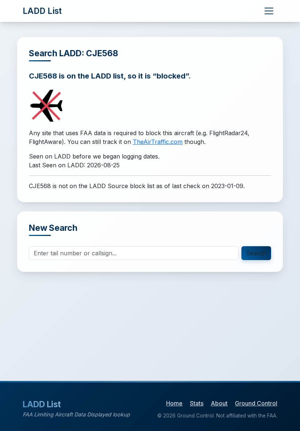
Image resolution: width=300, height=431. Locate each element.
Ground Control (256, 403)
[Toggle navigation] (268, 11)
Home (174, 403)
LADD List (42, 11)
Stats (196, 403)
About (219, 403)
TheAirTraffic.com (158, 141)
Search (256, 253)
